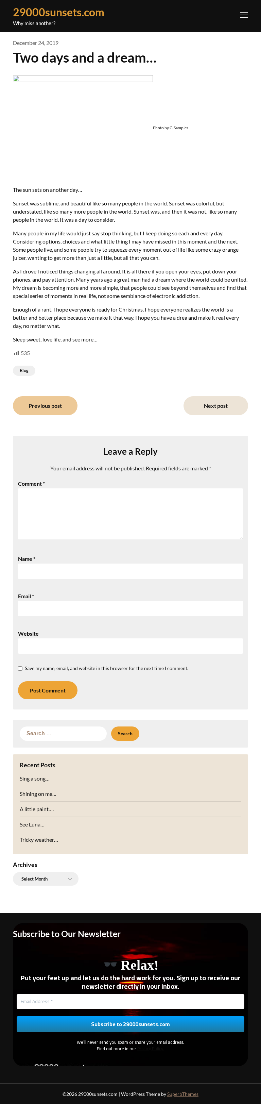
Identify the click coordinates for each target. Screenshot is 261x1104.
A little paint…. (37, 809)
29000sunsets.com (58, 12)
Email (26, 596)
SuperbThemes (182, 1094)
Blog (24, 370)
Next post (216, 405)
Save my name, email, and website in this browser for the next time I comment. (106, 668)
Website (28, 633)
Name (26, 558)
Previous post (45, 405)
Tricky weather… (39, 839)
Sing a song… (35, 778)
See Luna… (32, 824)
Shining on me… (38, 793)
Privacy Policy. (150, 1048)
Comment (31, 483)
